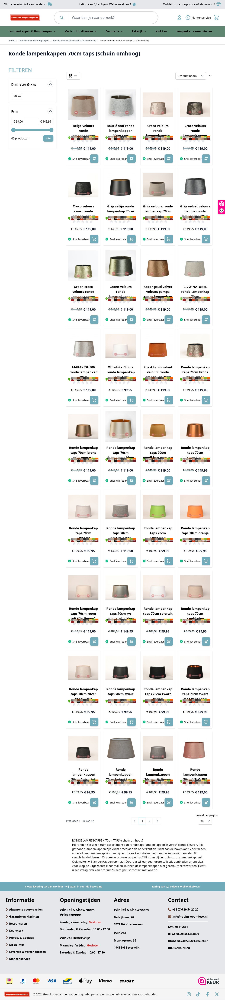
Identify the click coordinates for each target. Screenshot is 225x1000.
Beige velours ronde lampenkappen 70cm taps (83, 131)
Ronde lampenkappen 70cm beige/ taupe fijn (120, 774)
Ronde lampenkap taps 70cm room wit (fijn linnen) (83, 613)
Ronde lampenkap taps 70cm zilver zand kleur (83, 694)
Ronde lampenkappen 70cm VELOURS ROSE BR (195, 774)
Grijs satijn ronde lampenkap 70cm (120, 208)
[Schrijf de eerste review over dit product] (83, 141)
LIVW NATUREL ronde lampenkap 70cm (195, 292)
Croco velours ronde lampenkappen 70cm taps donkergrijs (195, 131)
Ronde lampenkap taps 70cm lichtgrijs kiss (120, 533)
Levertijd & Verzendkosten (27, 952)
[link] (135, 821)
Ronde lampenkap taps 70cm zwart (120, 691)
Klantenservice (19, 959)
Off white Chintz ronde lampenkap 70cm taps (121, 372)
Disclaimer (16, 945)
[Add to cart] (94, 158)
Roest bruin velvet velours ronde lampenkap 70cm (157, 372)
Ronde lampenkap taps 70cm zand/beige (195, 613)
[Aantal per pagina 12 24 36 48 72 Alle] (205, 821)
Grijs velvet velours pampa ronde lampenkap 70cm (195, 211)
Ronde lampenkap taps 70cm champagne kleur (120, 453)
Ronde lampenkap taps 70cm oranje (195, 530)
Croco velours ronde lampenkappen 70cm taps (158, 131)
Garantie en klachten (24, 916)
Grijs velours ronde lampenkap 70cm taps (158, 211)
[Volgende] (157, 821)
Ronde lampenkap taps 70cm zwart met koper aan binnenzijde (195, 694)
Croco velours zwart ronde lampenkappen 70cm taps (83, 211)
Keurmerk (16, 931)
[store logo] (24, 17)
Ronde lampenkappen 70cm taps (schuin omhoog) (124, 40)
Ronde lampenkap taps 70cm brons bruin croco (195, 372)
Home (11, 40)
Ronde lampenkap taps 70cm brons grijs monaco (83, 453)
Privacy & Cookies (21, 938)
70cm (17, 96)
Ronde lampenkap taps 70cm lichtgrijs (83, 533)
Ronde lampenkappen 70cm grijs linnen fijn (157, 774)
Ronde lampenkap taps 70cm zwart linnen (158, 694)
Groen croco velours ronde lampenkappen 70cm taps (83, 292)
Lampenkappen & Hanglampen (34, 40)
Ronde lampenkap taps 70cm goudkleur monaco (158, 453)
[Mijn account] (179, 17)
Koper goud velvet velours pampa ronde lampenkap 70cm (158, 292)
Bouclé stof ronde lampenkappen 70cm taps (120, 131)
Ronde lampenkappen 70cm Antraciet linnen (83, 774)
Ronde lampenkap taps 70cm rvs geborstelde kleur (120, 613)
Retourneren (18, 924)
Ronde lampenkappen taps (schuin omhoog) (74, 40)
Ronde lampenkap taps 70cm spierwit (158, 611)
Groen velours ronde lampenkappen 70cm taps (121, 292)
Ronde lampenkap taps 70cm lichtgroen (158, 533)
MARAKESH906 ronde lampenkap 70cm (83, 372)
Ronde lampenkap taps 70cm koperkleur (195, 453)
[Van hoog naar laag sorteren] (210, 76)
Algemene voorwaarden (26, 909)
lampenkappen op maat (108, 862)
